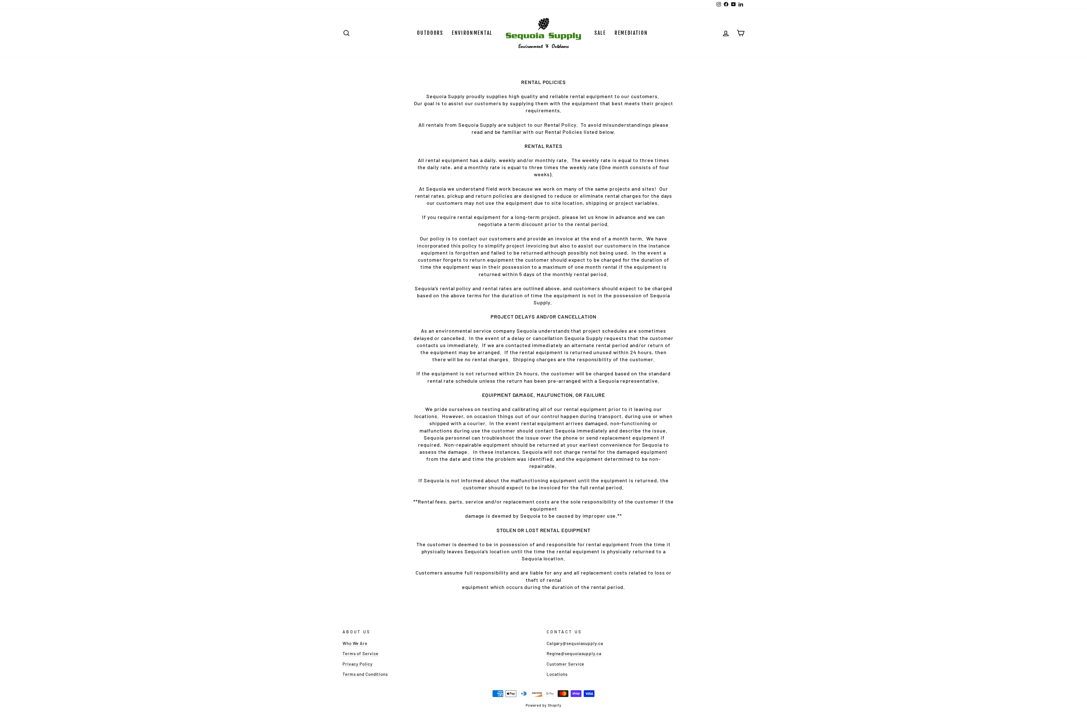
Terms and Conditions (365, 674)
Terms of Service (360, 653)
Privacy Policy (358, 663)
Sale (600, 33)
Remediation (631, 33)
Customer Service (565, 663)
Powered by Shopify (543, 705)
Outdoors (430, 33)
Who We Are (355, 643)
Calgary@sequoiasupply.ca (575, 643)
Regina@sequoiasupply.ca (574, 653)
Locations (557, 674)
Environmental (472, 33)
